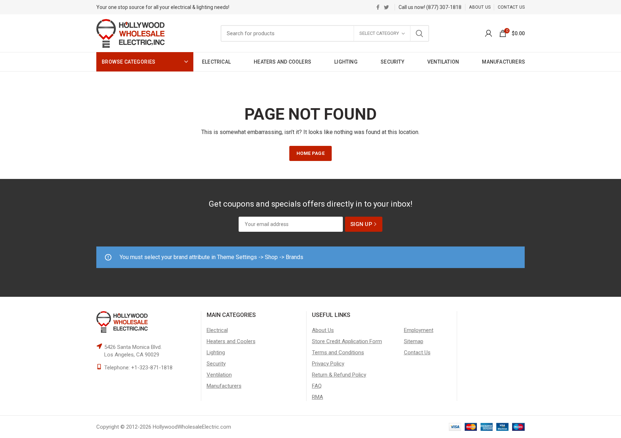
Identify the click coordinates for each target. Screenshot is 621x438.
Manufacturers (224, 386)
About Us (323, 330)
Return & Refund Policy (339, 375)
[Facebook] (378, 7)
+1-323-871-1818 (151, 367)
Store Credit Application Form (347, 341)
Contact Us (417, 352)
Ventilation (219, 375)
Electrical (217, 330)
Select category (379, 33)
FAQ (317, 386)
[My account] (489, 33)
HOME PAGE (310, 153)
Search (419, 33)
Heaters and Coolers (231, 341)
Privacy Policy (328, 363)
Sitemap (413, 341)
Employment (418, 330)
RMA (317, 397)
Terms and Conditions (338, 352)
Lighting (216, 352)
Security (216, 363)
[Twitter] (386, 7)
